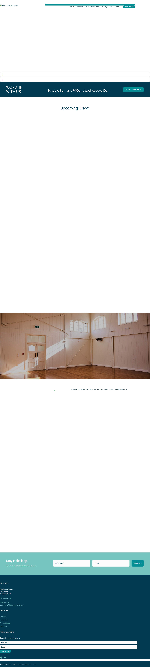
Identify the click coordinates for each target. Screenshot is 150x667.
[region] (75, 46)
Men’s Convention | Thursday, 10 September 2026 (24, 272)
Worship (80, 7)
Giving (104, 7)
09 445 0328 (4, 603)
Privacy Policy (32, 664)
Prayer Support (5, 623)
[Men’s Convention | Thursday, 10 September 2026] (28, 116)
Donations (3, 626)
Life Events (115, 7)
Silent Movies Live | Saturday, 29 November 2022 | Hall (118, 272)
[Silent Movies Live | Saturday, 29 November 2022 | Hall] (122, 116)
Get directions (5, 598)
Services (3, 617)
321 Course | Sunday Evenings (69, 270)
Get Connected (92, 7)
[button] (75, 74)
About (71, 7)
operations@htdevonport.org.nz (11, 605)
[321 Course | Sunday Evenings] (75, 116)
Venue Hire (129, 7)
